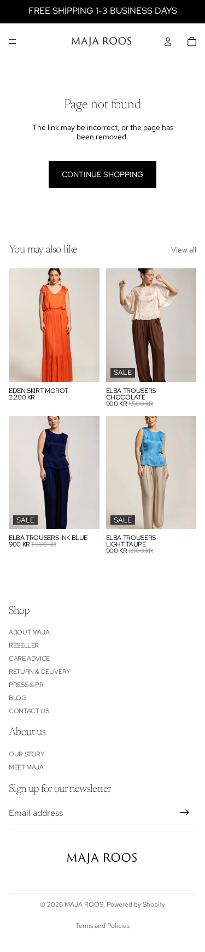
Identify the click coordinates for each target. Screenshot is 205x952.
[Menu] (12, 41)
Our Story (27, 754)
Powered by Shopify (136, 904)
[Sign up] (184, 812)
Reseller (24, 645)
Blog (18, 698)
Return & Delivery (40, 671)
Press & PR (26, 684)
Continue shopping (102, 174)
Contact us (29, 711)
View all (183, 250)
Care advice (29, 658)
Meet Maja (26, 767)
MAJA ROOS (84, 904)
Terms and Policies (102, 925)
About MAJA (29, 632)
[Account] (168, 42)
